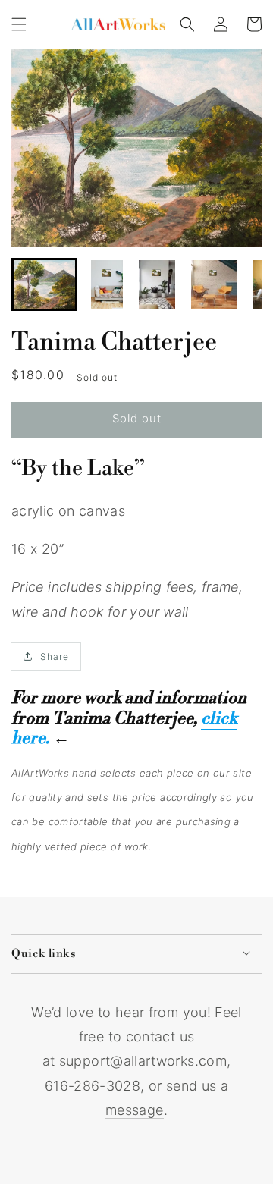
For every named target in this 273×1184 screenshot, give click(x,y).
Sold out (137, 418)
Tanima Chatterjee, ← (124, 728)
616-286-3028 (92, 1086)
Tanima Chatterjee (114, 342)
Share (54, 656)
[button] (19, 24)
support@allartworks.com (143, 1061)
